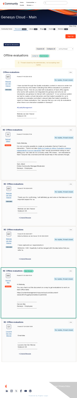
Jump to (40, 56)
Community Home (6, 29)
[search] (45, 2)
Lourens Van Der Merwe (9, 334)
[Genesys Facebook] (21, 391)
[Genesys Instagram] (11, 391)
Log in (72, 3)
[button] (31, 2)
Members (62, 29)
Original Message (25, 217)
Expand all (40, 49)
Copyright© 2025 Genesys (19, 386)
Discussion (20, 29)
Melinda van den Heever (8, 84)
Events (52, 29)
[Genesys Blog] (30, 391)
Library (33, 29)
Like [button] (70, 72)
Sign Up (70, 36)
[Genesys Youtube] (26, 391)
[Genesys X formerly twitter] (16, 391)
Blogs (42, 29)
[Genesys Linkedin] (7, 391)
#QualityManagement (24, 108)
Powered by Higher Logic (38, 395)
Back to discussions (12, 44)
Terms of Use (51, 386)
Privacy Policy (64, 386)
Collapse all (51, 49)
